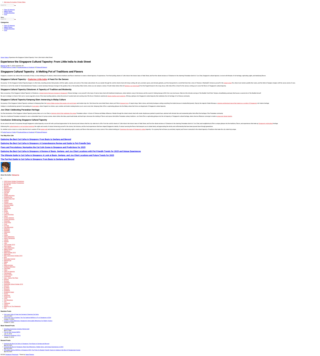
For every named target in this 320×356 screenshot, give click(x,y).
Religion (6, 279)
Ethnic (6, 210)
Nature (6, 262)
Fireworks (7, 221)
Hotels (6, 235)
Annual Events (8, 187)
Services (6, 286)
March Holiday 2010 (10, 252)
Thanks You (7, 297)
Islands (6, 240)
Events (6, 211)
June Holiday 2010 (9, 244)
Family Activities (9, 214)
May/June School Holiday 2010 (13, 256)
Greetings (7, 230)
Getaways (7, 229)
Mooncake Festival (9, 259)
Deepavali (7, 206)
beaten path (44, 129)
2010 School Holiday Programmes (14, 183)
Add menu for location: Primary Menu (14, 2)
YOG (5, 308)
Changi (6, 194)
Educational (7, 208)
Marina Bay (7, 254)
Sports (6, 294)
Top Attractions (8, 300)
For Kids (6, 225)
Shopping (7, 289)
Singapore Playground (11, 354)
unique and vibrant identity (224, 116)
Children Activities (9, 13)
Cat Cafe (6, 192)
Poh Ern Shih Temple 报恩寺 (12, 332)
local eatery (35, 106)
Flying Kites (7, 222)
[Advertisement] (160, 44)
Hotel (5, 233)
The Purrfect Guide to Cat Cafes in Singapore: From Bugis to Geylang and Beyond (37, 159)
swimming (7, 295)
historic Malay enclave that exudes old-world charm (61, 103)
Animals (6, 186)
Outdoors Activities (9, 267)
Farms (6, 216)
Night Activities (8, 265)
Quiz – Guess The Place (11, 278)
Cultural (6, 202)
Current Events (8, 203)
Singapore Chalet (9, 292)
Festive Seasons (9, 218)
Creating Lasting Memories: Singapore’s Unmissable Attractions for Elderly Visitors (28, 321)
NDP (5, 263)
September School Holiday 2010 (13, 284)
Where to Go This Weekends (12, 306)
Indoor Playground (9, 238)
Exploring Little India (37, 79)
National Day (7, 260)
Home (2, 57)
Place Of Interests (9, 9)
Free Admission (8, 227)
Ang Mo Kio (7, 184)
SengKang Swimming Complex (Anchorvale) (16, 329)
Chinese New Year (9, 199)
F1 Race (6, 213)
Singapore (7, 290)
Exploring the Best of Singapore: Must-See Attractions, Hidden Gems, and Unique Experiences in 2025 (33, 347)
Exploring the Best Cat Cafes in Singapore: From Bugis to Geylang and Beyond (36, 139)
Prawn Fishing (8, 275)
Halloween (7, 232)
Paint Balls (7, 268)
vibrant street (228, 83)
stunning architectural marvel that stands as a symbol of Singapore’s (237, 103)
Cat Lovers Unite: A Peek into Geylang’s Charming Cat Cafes (21, 314)
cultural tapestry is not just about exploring (22, 126)
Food (5, 14)
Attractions (7, 189)
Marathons (7, 251)
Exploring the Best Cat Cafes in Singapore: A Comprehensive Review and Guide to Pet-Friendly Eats (46, 143)
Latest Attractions (9, 248)
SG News (6, 287)
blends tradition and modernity (116, 96)
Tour (5, 301)
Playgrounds (7, 273)
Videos (6, 57)
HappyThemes (30, 354)
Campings (7, 191)
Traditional (7, 303)
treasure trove (124, 103)
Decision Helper (8, 205)
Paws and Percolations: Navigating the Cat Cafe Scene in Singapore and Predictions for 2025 (43, 147)
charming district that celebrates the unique (63, 113)
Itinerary (6, 241)
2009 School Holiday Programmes (14, 181)
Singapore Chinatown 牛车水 (12, 335)
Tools (5, 298)
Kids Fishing (7, 246)
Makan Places (8, 11)
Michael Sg (4, 66)
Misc (5, 257)
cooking (6, 200)
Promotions (7, 276)
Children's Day (8, 197)
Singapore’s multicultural (266, 123)
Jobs (5, 243)
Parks (5, 270)
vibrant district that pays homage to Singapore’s (53, 93)
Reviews (6, 281)
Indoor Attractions (9, 237)
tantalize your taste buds (132, 86)
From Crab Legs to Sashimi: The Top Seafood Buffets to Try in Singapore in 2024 (27, 317)
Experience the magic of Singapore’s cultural (133, 129)
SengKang (7, 282)
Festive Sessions (9, 219)
